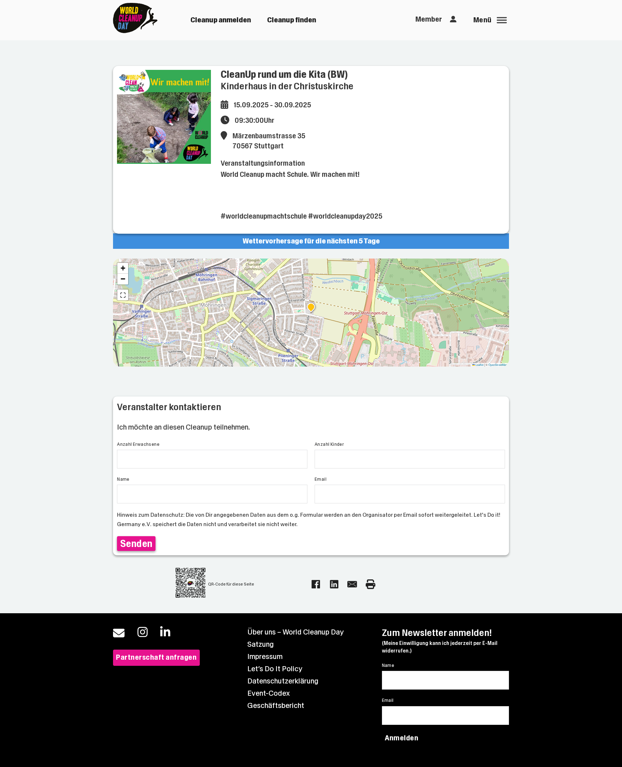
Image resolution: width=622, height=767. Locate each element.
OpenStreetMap (497, 365)
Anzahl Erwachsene (138, 444)
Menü (482, 20)
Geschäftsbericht (275, 705)
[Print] (370, 584)
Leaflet (479, 365)
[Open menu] (502, 20)
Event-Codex (268, 693)
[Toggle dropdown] (453, 19)
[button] (311, 308)
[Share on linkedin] (334, 584)
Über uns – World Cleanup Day (295, 632)
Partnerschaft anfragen (156, 657)
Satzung (260, 644)
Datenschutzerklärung (283, 681)
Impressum (265, 656)
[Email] (352, 584)
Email (320, 479)
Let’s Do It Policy (274, 669)
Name (123, 479)
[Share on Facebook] (316, 584)
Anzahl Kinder (329, 444)
